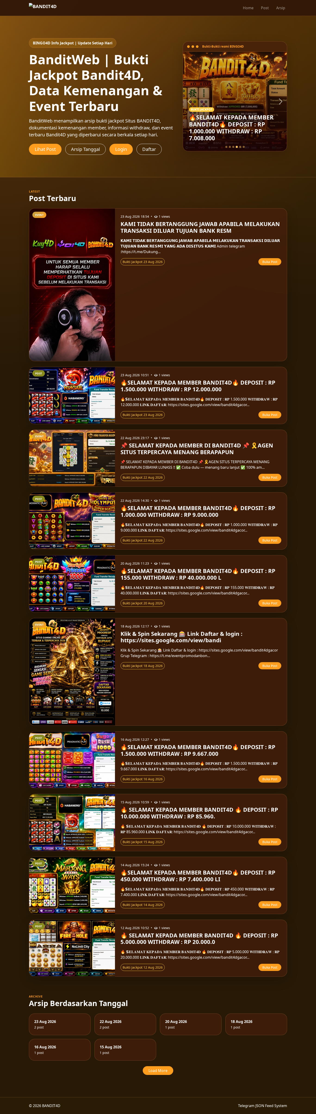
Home (248, 7)
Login (121, 149)
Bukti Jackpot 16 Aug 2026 (143, 779)
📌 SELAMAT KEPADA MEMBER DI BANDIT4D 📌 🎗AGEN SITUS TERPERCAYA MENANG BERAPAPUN (197, 448)
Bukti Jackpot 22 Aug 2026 (143, 477)
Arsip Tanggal (85, 149)
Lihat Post (45, 149)
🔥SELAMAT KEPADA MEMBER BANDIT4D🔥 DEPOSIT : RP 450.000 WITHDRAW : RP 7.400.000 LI (198, 876)
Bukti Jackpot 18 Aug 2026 (143, 666)
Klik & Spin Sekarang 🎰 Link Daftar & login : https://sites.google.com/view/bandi (181, 637)
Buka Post (269, 262)
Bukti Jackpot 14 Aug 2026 (143, 905)
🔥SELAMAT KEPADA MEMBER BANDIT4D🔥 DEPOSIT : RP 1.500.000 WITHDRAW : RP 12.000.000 (198, 386)
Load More (158, 1070)
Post (265, 7)
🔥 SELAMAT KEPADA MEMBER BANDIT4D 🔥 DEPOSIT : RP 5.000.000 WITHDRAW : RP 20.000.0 (199, 938)
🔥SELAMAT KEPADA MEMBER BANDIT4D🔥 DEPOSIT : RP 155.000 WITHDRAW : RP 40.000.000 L (198, 574)
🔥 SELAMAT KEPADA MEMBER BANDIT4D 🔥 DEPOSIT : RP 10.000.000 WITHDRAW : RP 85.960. (199, 813)
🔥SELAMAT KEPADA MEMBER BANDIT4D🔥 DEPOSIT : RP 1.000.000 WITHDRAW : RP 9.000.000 (198, 511)
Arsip (280, 7)
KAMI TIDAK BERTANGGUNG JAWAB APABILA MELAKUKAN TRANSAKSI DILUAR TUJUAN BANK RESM (200, 227)
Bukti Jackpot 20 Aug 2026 (143, 603)
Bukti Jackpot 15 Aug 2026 (143, 842)
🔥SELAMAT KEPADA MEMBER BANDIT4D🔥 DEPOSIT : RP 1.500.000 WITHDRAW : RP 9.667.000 (198, 750)
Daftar (149, 149)
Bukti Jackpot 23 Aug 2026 (143, 262)
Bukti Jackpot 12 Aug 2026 (143, 967)
